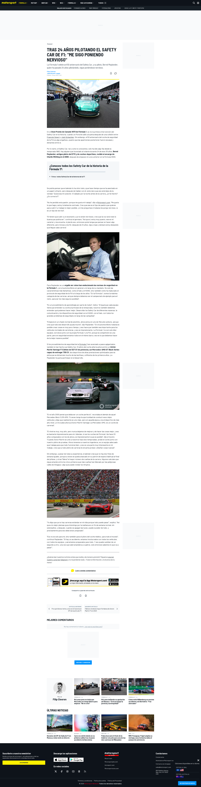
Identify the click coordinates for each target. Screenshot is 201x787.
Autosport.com (109, 765)
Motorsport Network (91, 783)
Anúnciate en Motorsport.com (165, 760)
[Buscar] (194, 3)
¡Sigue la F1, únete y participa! (134, 8)
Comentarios (160, 757)
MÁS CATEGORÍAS (86, 3)
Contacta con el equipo (163, 764)
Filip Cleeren (51, 71)
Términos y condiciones (85, 781)
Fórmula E (72, 3)
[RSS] (85, 771)
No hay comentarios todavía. (83, 627)
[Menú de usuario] (198, 3)
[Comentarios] (116, 73)
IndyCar (44, 3)
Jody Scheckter (67, 137)
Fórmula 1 (22, 3)
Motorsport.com (103, 202)
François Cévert (53, 137)
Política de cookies (100, 781)
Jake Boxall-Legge (53, 73)
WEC (61, 3)
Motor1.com (108, 758)
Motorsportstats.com (112, 768)
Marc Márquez (93, 8)
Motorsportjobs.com (111, 762)
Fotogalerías (106, 8)
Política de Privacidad (115, 781)
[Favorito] (111, 73)
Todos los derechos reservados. (110, 783)
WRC (53, 3)
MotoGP (34, 3)
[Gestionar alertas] (86, 595)
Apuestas (118, 8)
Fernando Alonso (79, 8)
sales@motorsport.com (163, 767)
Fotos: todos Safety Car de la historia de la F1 (68, 177)
